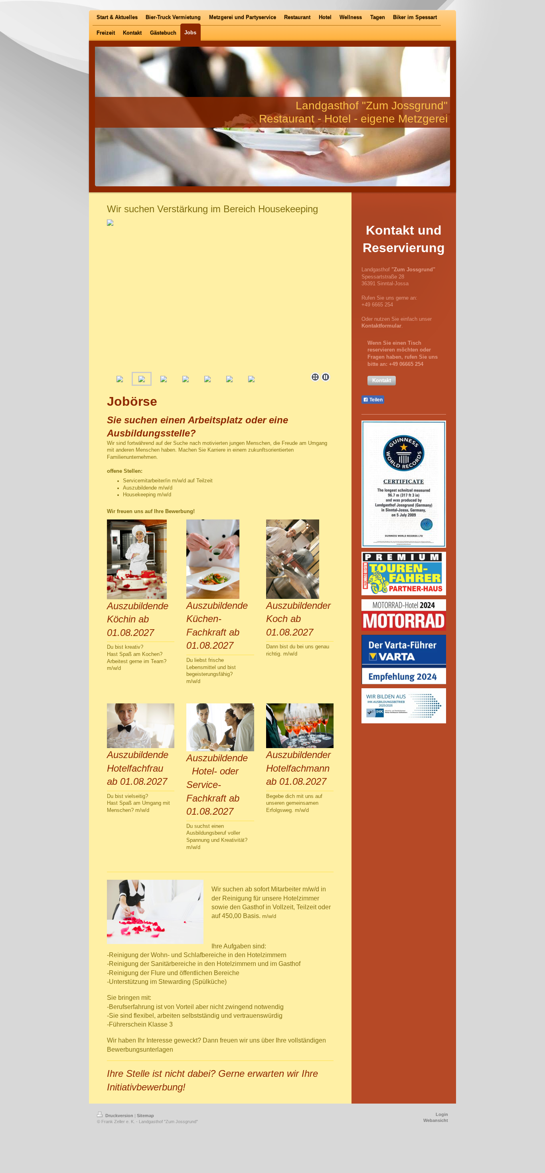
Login (442, 1114)
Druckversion (119, 1115)
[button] (381, 380)
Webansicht (435, 1120)
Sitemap (145, 1115)
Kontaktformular (381, 326)
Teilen (375, 400)
